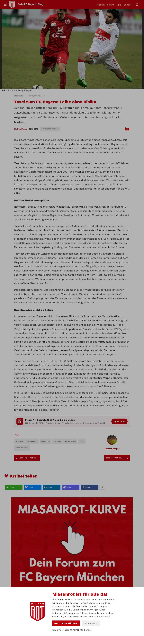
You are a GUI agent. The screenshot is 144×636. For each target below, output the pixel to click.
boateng (19, 441)
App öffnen (119, 421)
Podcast (100, 4)
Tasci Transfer (22, 448)
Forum (110, 4)
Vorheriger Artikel (28, 458)
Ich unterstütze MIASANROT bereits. (72, 630)
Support (128, 4)
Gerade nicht (91, 623)
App (119, 4)
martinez (57, 441)
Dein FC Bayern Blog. (31, 4)
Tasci (81, 441)
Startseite (18, 96)
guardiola (45, 441)
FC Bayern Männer (36, 96)
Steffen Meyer (20, 129)
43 (127, 129)
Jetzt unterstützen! (65, 623)
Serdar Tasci (70, 441)
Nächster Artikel (113, 458)
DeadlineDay (32, 441)
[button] (13, 487)
